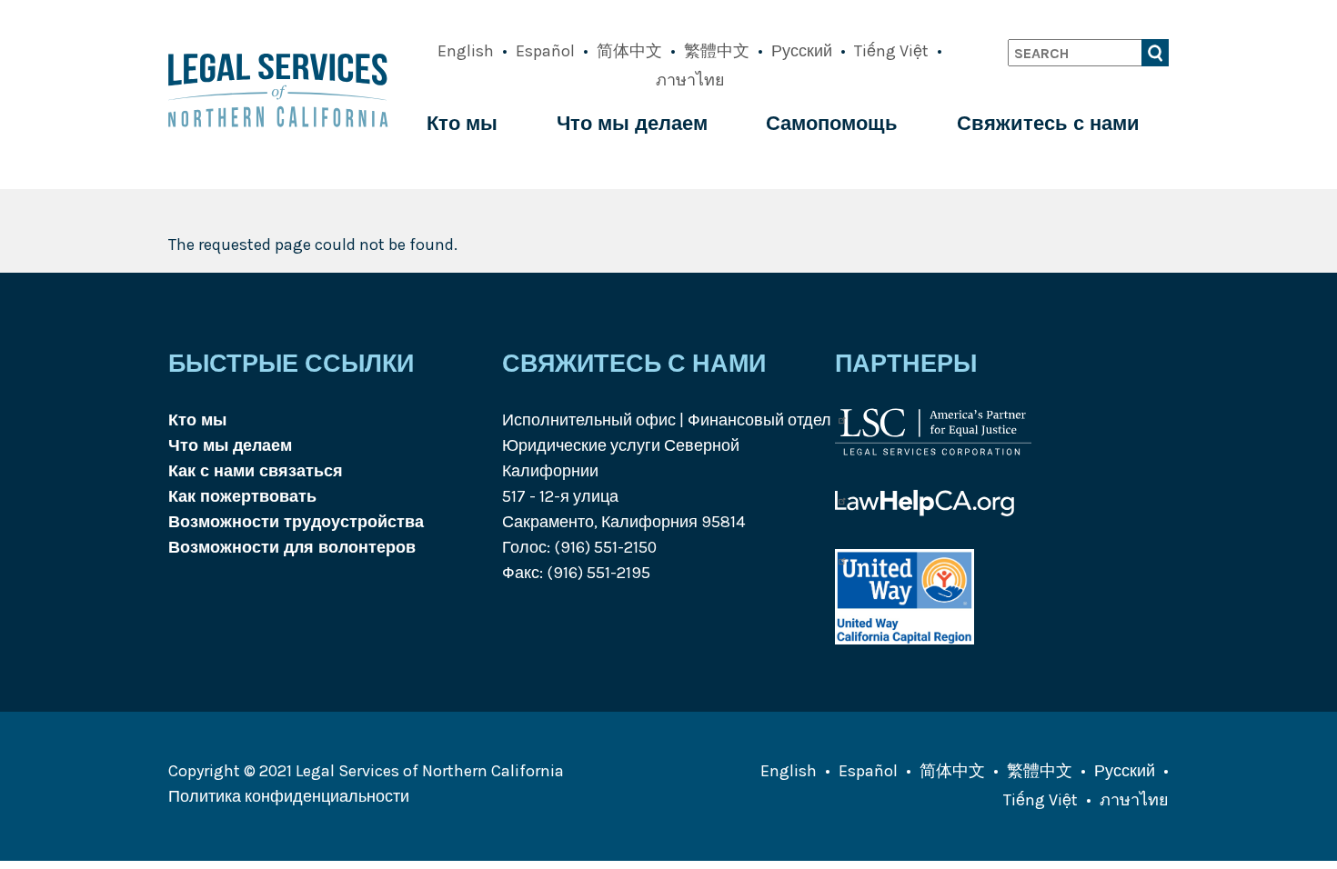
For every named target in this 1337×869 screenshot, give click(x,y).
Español (545, 51)
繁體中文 (716, 51)
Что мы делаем (632, 123)
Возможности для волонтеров (292, 547)
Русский (801, 51)
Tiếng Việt (891, 51)
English (465, 51)
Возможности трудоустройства (296, 522)
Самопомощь (832, 123)
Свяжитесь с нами (1048, 123)
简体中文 (629, 51)
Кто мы (462, 123)
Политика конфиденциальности (288, 796)
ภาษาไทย (690, 80)
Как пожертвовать (242, 496)
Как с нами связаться (255, 471)
